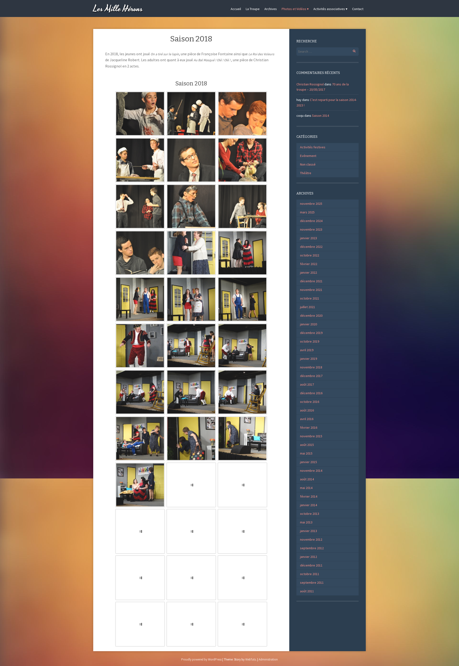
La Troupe (253, 9)
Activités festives (312, 147)
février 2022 (308, 264)
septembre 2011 (312, 582)
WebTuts (250, 659)
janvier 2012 (308, 557)
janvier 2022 (308, 272)
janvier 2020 (308, 324)
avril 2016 (306, 419)
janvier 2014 (308, 505)
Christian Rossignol (310, 84)
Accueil (236, 9)
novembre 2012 (311, 539)
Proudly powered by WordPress (201, 659)
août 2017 (307, 384)
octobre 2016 (309, 402)
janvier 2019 (308, 358)
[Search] (351, 50)
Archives (270, 9)
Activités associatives (329, 9)
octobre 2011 (309, 574)
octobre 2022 (309, 255)
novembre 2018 (311, 367)
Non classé (308, 164)
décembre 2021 (311, 281)
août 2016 (307, 410)
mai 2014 (306, 488)
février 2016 (308, 427)
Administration (268, 659)
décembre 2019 (311, 333)
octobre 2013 (309, 513)
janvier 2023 (308, 238)
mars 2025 (307, 212)
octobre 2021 (309, 298)
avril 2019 (306, 350)
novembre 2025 (311, 203)
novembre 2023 (311, 229)
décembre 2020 (311, 315)
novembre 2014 (311, 470)
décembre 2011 (311, 565)
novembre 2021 (311, 290)
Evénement (308, 156)
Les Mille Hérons (118, 9)
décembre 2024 (311, 221)
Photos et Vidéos (294, 9)
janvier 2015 (308, 462)
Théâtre (305, 173)
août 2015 (307, 445)
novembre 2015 (311, 436)
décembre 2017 (311, 376)
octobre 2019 (309, 341)
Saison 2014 (320, 115)
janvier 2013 (308, 531)
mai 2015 (306, 453)
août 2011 (307, 591)
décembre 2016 (311, 393)
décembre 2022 (311, 246)
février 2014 (308, 496)
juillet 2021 (307, 307)
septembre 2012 (312, 548)
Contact (357, 9)
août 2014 (307, 479)
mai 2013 (306, 522)
